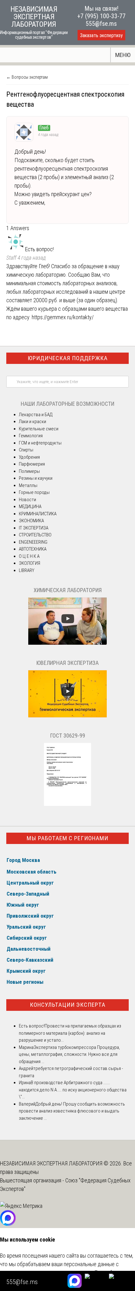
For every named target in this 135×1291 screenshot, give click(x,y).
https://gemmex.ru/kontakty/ (63, 317)
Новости (27, 499)
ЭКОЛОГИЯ (29, 563)
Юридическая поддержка (68, 358)
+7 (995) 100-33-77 (101, 16)
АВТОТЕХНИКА (32, 549)
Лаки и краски (32, 421)
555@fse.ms (101, 23)
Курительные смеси (38, 429)
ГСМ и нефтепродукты (40, 443)
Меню (123, 55)
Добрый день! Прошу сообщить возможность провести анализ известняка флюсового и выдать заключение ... (72, 1111)
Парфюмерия (32, 464)
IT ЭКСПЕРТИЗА (33, 528)
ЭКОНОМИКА (31, 521)
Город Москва (23, 860)
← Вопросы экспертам (27, 77)
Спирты (26, 450)
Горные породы (34, 492)
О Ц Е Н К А (29, 556)
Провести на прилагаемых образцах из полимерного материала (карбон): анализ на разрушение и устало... (70, 1033)
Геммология (31, 436)
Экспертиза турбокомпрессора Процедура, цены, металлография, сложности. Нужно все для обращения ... (69, 1054)
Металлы (28, 485)
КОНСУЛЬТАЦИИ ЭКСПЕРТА (67, 1004)
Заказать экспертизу (101, 35)
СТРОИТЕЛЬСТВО (35, 535)
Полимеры (29, 471)
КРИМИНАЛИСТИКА (38, 514)
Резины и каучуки (35, 478)
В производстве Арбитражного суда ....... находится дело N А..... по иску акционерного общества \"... (73, 1090)
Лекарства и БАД (35, 414)
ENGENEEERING (33, 542)
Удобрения (29, 457)
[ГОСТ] (67, 804)
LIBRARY (26, 570)
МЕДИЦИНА (30, 506)
